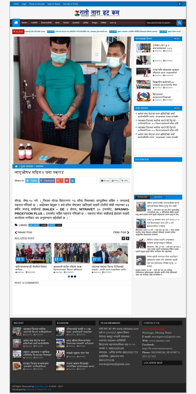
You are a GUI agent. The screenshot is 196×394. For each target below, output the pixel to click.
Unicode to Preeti (70, 4)
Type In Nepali (53, 4)
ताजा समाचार (142, 108)
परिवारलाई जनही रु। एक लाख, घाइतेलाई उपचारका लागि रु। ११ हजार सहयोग (79, 332)
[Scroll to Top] (191, 389)
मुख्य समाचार (38, 225)
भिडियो (103, 23)
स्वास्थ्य (66, 23)
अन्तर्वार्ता (75, 23)
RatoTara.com (41, 386)
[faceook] (158, 152)
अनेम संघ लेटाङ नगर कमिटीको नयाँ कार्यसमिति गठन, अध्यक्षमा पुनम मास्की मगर (76, 31)
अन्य (111, 23)
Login (24, 4)
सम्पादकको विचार (144, 38)
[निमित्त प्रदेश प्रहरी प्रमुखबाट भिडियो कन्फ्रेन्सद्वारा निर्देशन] (141, 243)
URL (125, 180)
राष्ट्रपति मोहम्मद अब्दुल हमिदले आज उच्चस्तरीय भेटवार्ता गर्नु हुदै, (166, 73)
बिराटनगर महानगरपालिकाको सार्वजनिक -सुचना (162, 97)
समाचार (24, 23)
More (177, 39)
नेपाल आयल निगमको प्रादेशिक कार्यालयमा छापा (80, 365)
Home (16, 4)
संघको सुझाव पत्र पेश (78, 353)
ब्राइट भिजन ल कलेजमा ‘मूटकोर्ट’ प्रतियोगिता (177, 31)
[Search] (179, 23)
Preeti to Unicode (36, 4)
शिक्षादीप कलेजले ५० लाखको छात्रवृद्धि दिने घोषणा (165, 85)
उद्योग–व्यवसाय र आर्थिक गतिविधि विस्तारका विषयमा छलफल (132, 31)
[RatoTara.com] (16, 22)
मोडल (57, 23)
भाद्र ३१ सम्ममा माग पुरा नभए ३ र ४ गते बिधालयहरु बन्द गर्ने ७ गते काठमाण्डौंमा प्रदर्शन (163, 223)
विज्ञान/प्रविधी (46, 23)
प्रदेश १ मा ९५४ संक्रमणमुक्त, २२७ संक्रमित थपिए (162, 48)
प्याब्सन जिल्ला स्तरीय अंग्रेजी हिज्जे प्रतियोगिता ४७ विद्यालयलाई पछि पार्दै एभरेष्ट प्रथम (158, 124)
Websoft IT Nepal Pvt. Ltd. (39, 389)
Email (106, 180)
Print (116, 180)
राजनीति (34, 23)
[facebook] (179, 4)
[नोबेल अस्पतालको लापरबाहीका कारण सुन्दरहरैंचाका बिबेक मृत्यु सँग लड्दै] (141, 206)
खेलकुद (94, 23)
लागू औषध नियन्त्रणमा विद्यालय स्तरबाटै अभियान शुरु (80, 343)
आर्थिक (85, 23)
